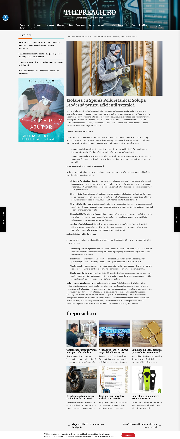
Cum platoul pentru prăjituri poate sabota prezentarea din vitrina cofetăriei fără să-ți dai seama (147, 354)
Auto (29, 25)
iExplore (25, 35)
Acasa (22, 25)
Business (38, 25)
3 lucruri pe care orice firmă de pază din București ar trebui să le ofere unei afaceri (114, 352)
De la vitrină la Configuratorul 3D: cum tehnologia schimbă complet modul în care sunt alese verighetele (39, 45)
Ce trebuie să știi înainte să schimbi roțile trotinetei (80, 397)
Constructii (49, 25)
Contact (31, 28)
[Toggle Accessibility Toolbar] (5, 18)
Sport (120, 25)
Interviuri (91, 25)
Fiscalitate (80, 25)
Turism (22, 28)
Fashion (70, 25)
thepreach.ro (90, 12)
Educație (60, 25)
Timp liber (143, 25)
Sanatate (111, 25)
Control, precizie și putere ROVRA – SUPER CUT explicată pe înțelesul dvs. (145, 398)
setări (113, 436)
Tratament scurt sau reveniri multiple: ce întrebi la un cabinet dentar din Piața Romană (81, 354)
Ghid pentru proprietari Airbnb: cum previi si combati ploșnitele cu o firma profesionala (111, 400)
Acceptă (128, 435)
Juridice (101, 25)
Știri (127, 25)
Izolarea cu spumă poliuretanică (79, 283)
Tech (134, 25)
